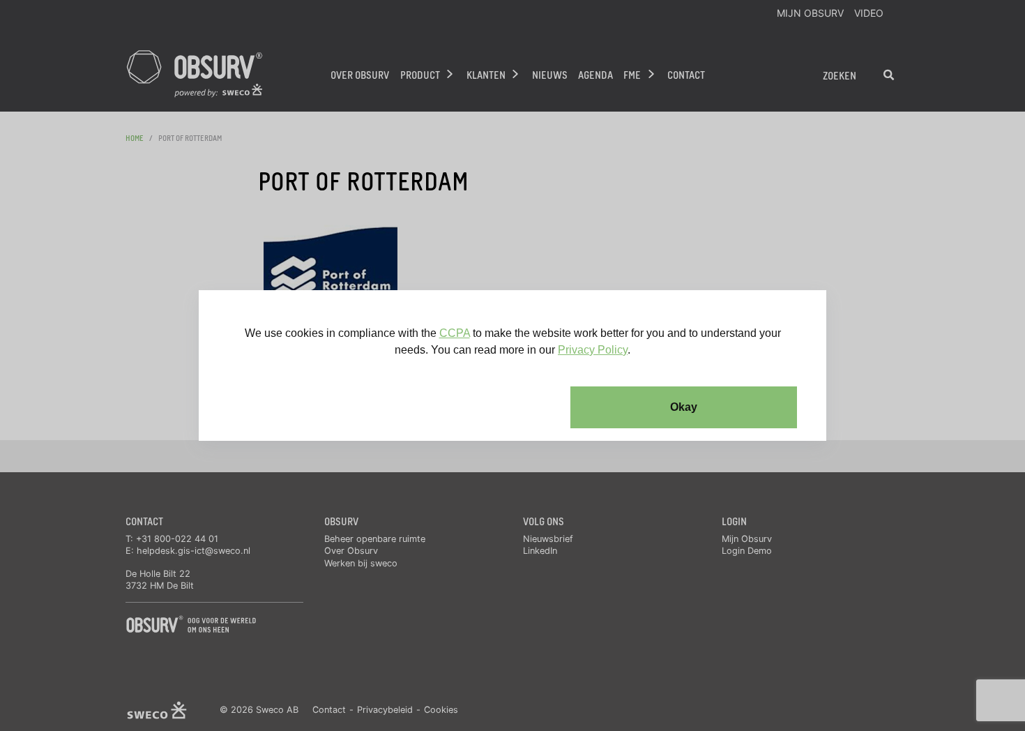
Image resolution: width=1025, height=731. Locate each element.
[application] (512, 365)
